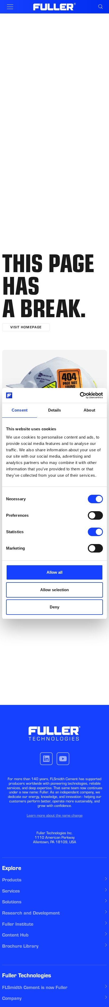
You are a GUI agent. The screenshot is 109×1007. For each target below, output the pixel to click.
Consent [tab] (20, 410)
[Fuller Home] (54, 6)
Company (11, 998)
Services (11, 891)
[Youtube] (63, 758)
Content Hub (15, 935)
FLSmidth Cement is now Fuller (34, 987)
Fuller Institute (17, 924)
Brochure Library (20, 946)
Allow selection (54, 590)
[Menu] (10, 7)
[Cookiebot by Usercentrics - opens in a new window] (80, 395)
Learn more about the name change (55, 815)
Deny (54, 607)
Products (11, 879)
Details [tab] (54, 410)
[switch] (95, 515)
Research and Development (31, 913)
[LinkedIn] (46, 758)
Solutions (11, 901)
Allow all (55, 572)
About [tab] (89, 410)
